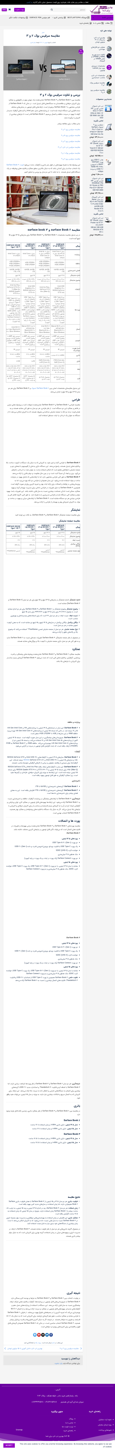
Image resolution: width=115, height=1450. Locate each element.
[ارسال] (52, 10)
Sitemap (19, 1429)
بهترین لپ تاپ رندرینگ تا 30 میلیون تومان (99, 40)
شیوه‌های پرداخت (105, 1430)
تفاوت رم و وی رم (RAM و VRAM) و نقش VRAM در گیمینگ (98, 57)
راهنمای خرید (84, 23)
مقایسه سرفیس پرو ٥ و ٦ (70, 135)
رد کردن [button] (29, 2)
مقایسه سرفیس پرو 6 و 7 (70, 129)
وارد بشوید (58, 1363)
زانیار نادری (33, 43)
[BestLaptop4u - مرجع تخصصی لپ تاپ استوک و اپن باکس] (101, 10)
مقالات (107, 23)
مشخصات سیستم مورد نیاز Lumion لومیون (98, 68)
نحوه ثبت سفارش (105, 1419)
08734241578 (37, 1401)
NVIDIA (26, 760)
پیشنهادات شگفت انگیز (17, 17)
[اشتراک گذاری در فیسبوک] (51, 1335)
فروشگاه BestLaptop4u (77, 17)
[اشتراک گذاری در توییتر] (47, 1335)
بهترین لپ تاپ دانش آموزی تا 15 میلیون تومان (24, 1348)
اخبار (43, 33)
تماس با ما (97, 23)
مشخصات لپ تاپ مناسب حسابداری (98, 76)
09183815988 (51, 1401)
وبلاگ (71, 1419)
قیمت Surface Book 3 (15, 164)
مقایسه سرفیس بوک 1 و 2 (97, 84)
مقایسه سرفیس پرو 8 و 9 (98, 91)
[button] (9, 9)
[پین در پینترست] (39, 1335)
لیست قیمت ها (67, 1426)
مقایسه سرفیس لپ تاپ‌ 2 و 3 (69, 147)
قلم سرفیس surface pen (40, 17)
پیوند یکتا (38, 1343)
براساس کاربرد (58, 17)
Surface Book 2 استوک (40, 388)
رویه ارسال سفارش (105, 1424)
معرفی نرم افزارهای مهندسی (98, 48)
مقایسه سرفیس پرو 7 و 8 (70, 141)
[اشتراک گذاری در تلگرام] (35, 1335)
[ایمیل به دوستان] (43, 1335)
